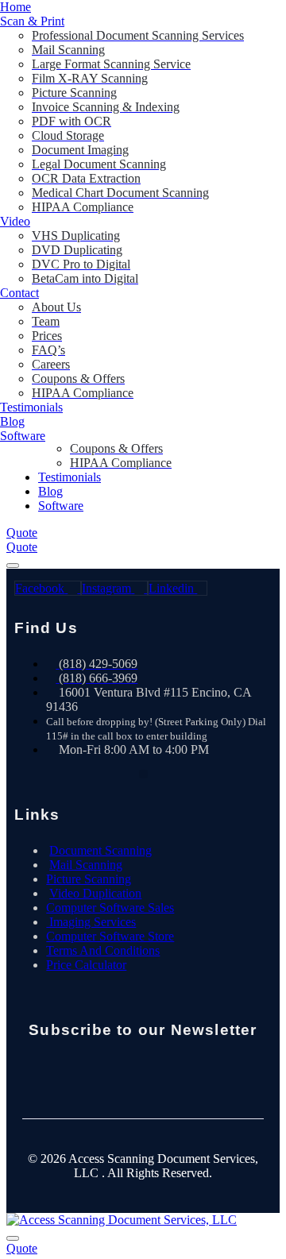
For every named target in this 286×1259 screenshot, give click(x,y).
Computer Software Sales (110, 907)
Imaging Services (91, 922)
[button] (143, 774)
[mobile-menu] (12, 565)
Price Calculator (86, 964)
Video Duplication (95, 893)
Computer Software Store (110, 936)
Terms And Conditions (103, 950)
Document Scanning (100, 850)
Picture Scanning (88, 879)
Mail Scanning (85, 864)
